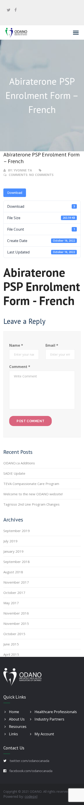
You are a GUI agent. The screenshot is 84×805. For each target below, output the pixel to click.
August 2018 (13, 572)
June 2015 (11, 644)
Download (14, 192)
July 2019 (10, 541)
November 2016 (16, 613)
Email (51, 345)
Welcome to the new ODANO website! (33, 494)
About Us (16, 719)
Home (13, 711)
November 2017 (16, 582)
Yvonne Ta (23, 170)
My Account (44, 733)
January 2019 (13, 551)
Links (13, 733)
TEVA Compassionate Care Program (31, 483)
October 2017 (14, 592)
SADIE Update (14, 473)
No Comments (41, 175)
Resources (17, 726)
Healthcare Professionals (55, 711)
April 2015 (11, 654)
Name (16, 345)
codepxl (31, 796)
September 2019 (16, 530)
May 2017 (11, 603)
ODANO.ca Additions (19, 463)
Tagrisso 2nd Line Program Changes (31, 504)
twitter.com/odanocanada (29, 760)
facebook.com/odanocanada (30, 770)
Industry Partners (49, 719)
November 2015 (16, 623)
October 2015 (14, 634)
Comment (19, 366)
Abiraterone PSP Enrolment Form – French (41, 158)
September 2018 (16, 561)
